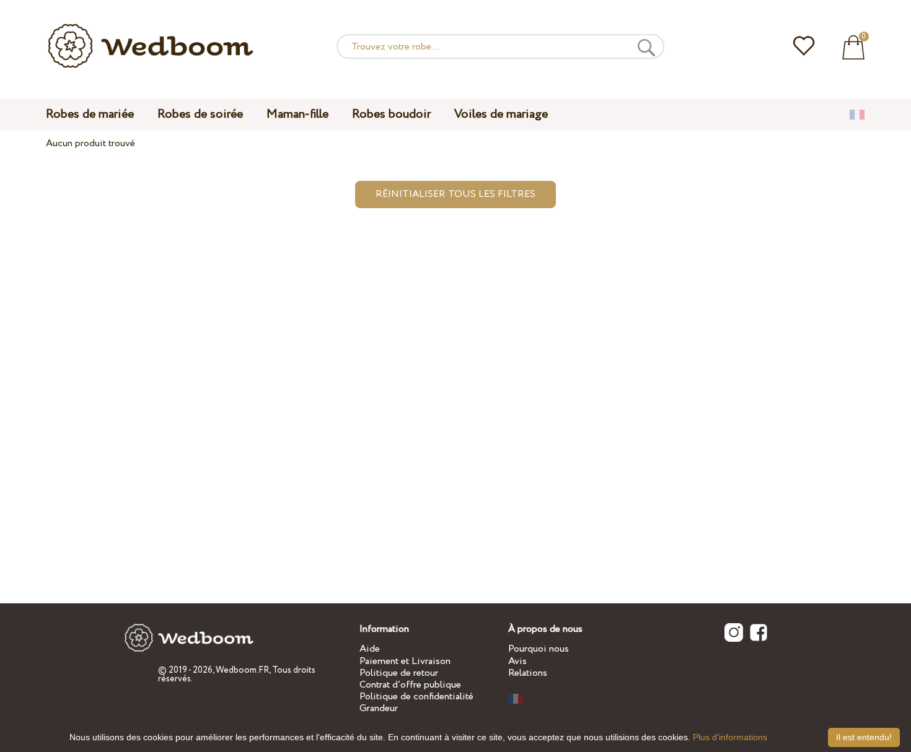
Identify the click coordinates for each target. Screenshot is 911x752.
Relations (527, 673)
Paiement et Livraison (405, 661)
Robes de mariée (90, 114)
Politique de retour (398, 673)
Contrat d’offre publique (410, 685)
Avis (517, 661)
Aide (369, 649)
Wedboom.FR (242, 670)
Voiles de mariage (501, 114)
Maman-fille (297, 114)
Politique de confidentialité (416, 696)
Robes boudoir (391, 114)
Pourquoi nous (538, 649)
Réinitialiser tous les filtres (455, 194)
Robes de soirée (200, 114)
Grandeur (378, 708)
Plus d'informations (730, 737)
